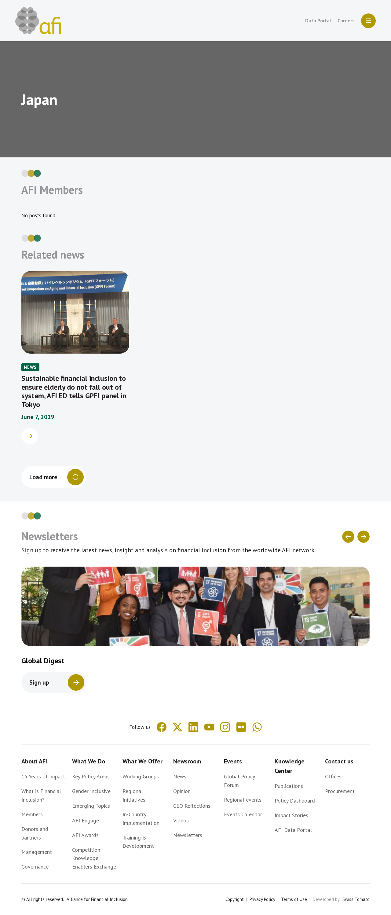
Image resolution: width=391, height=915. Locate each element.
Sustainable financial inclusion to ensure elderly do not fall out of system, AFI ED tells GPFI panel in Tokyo (73, 391)
